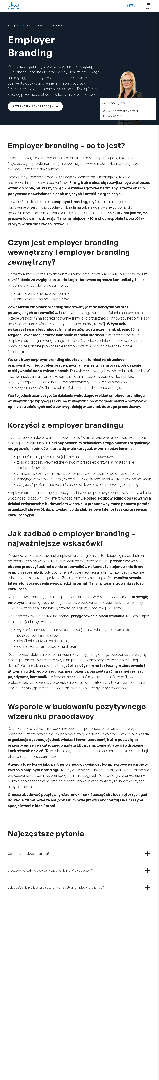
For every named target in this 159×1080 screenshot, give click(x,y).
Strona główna (14, 26)
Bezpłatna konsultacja (32, 106)
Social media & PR (34, 26)
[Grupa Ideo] (131, 5)
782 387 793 (116, 116)
